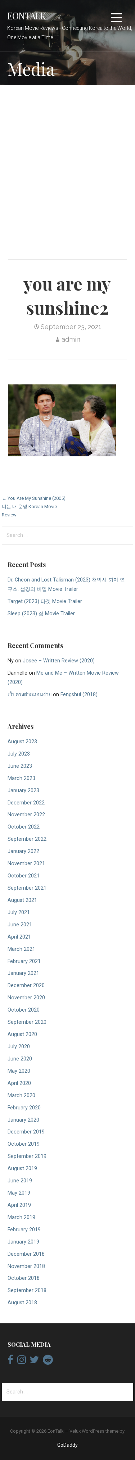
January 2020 (23, 1120)
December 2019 (26, 1132)
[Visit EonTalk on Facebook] (10, 1361)
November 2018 (26, 1266)
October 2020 (24, 1010)
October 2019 (24, 1144)
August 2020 (22, 1034)
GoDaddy (67, 1445)
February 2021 (24, 961)
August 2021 (22, 900)
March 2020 (21, 1095)
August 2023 (22, 742)
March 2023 (21, 778)
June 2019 (20, 1181)
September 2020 (27, 1022)
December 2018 (26, 1254)
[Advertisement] (67, 164)
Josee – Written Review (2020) (59, 661)
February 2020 (24, 1108)
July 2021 (19, 912)
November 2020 (26, 998)
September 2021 (27, 888)
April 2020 (19, 1083)
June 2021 (20, 925)
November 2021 (26, 864)
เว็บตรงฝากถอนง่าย (29, 695)
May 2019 (19, 1193)
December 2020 (26, 985)
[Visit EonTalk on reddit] (48, 1361)
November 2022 (26, 815)
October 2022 (24, 827)
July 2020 (19, 1047)
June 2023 (20, 766)
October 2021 (24, 876)
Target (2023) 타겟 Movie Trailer (45, 601)
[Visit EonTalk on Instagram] (21, 1361)
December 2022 (26, 803)
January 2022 (23, 851)
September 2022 (27, 839)
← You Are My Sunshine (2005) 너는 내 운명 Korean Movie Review (34, 507)
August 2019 (22, 1168)
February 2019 (24, 1230)
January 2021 (23, 973)
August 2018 (22, 1303)
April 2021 (19, 937)
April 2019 (19, 1205)
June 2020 (20, 1059)
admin (71, 339)
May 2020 (19, 1071)
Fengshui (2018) (79, 695)
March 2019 (21, 1217)
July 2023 (19, 754)
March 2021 (21, 949)
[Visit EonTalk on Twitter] (34, 1361)
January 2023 (23, 791)
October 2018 (24, 1278)
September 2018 (27, 1290)
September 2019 (27, 1156)
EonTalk (26, 15)
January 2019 (23, 1242)
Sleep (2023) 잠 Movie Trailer (41, 614)
